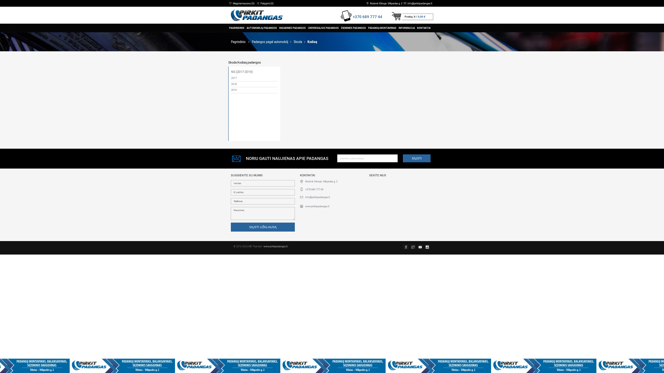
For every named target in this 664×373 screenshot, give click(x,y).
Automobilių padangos (262, 28)
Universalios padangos (323, 28)
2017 (234, 78)
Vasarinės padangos (292, 28)
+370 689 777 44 (367, 17)
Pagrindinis (236, 28)
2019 (234, 90)
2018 (234, 84)
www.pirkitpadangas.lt (276, 246)
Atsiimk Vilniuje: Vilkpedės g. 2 (386, 3)
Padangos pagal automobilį (270, 42)
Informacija (407, 28)
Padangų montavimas (382, 28)
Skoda (298, 42)
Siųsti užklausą (262, 227)
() (244, 3)
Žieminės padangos (353, 28)
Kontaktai (424, 28)
